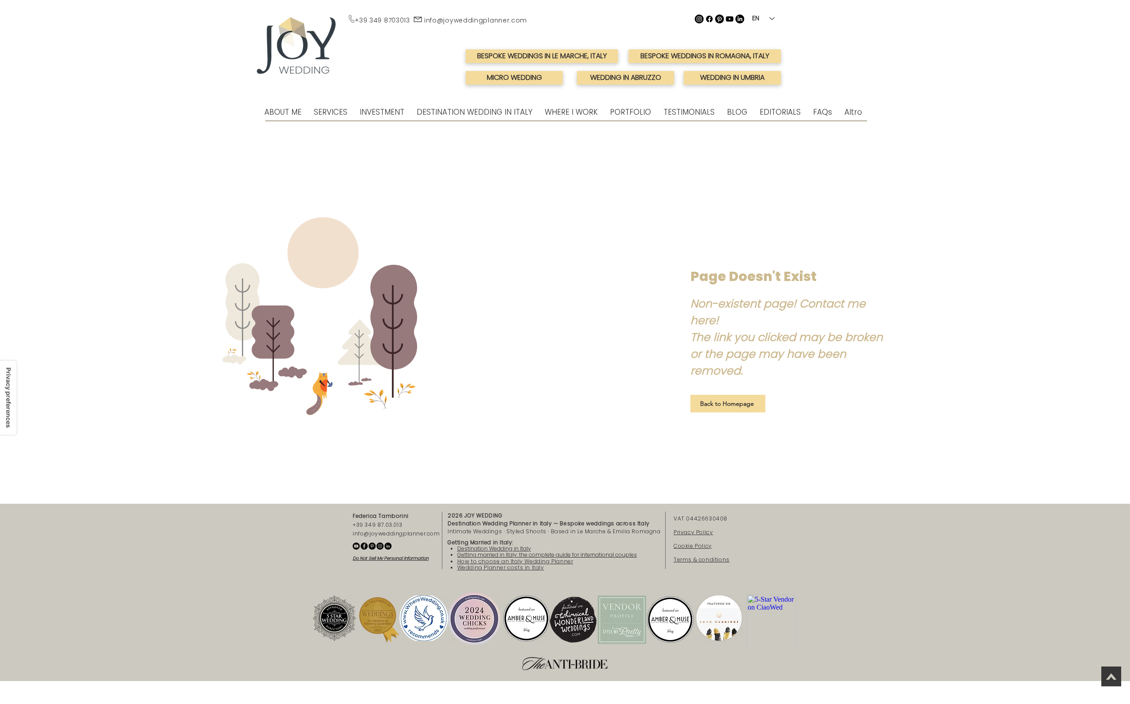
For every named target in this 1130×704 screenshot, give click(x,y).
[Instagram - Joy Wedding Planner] (380, 546)
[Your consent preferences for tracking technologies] (8, 397)
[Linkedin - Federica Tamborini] (388, 546)
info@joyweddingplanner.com (475, 20)
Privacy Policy (693, 532)
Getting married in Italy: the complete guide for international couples (547, 554)
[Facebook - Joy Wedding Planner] (364, 546)
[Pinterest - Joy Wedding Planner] (372, 546)
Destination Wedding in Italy (494, 548)
